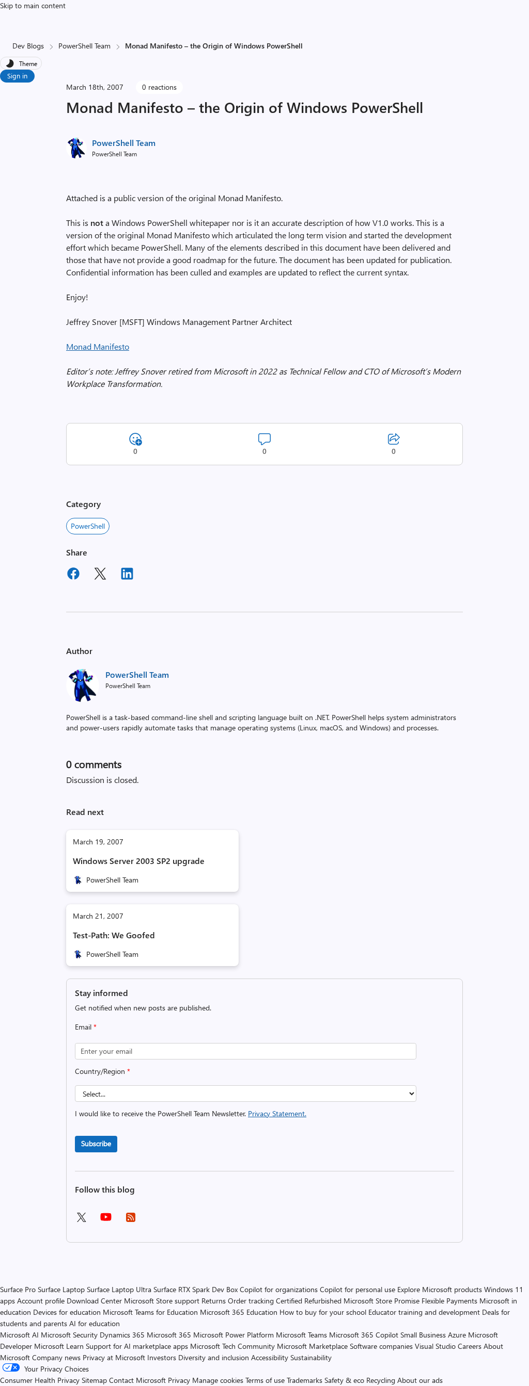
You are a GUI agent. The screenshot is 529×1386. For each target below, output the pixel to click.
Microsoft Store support (161, 1301)
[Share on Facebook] (73, 575)
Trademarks (304, 1380)
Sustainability (311, 1357)
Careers (469, 1346)
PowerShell (88, 526)
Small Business (423, 1335)
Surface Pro (18, 1289)
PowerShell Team (84, 46)
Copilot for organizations (279, 1289)
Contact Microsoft (137, 1380)
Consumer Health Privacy (40, 1380)
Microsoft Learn (59, 1346)
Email (86, 1027)
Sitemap (94, 1380)
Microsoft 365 (169, 1335)
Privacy (180, 1380)
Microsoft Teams (301, 1335)
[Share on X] (100, 575)
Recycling (380, 1380)
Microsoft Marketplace (312, 1346)
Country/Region (102, 1071)
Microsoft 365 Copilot (363, 1335)
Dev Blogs (28, 46)
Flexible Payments (449, 1301)
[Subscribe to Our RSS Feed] (131, 1221)
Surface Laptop (61, 1289)
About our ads (420, 1380)
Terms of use (265, 1380)
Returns (213, 1301)
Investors (161, 1357)
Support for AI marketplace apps (137, 1346)
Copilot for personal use (357, 1289)
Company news (56, 1357)
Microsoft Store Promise (381, 1301)
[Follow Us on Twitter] (81, 1221)
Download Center (94, 1301)
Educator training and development (424, 1312)
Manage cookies (217, 1380)
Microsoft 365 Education (238, 1312)
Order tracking (251, 1301)
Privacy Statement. (277, 1113)
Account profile (41, 1301)
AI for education (94, 1323)
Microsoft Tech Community (232, 1346)
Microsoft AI (19, 1335)
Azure (457, 1335)
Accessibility (269, 1357)
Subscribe (96, 1143)
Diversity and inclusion (213, 1357)
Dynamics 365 (122, 1335)
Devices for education (67, 1312)
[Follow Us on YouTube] (106, 1221)
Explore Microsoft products (439, 1289)
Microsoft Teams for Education (150, 1312)
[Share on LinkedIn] (127, 575)
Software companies (381, 1346)
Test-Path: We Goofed (114, 935)
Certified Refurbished (308, 1301)
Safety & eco (344, 1380)
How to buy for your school (322, 1312)
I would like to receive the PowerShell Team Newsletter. (190, 1113)
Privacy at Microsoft (114, 1357)
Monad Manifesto (97, 346)
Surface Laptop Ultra (119, 1289)
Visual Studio (435, 1346)
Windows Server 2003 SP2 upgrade (139, 860)
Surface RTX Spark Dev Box (195, 1289)
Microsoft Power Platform (233, 1335)
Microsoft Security (69, 1335)
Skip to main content (33, 5)
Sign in (17, 75)
